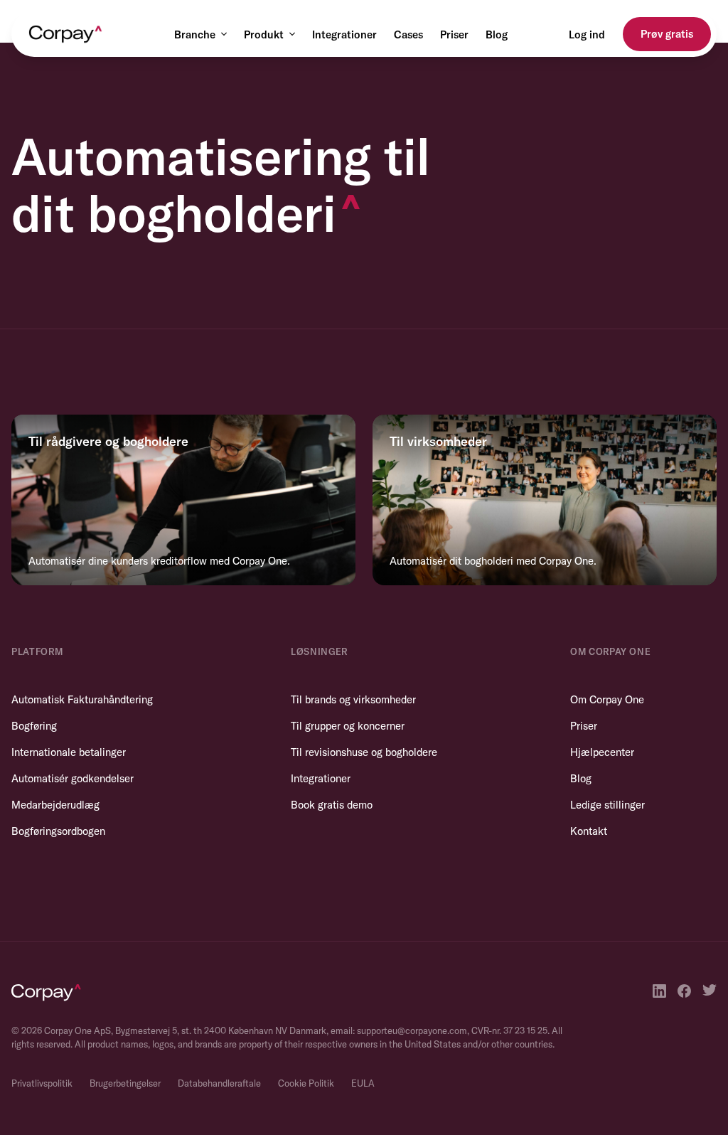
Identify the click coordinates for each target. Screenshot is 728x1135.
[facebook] (684, 991)
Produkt (264, 34)
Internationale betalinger (68, 752)
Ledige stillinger (607, 804)
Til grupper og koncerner (348, 725)
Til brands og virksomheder (353, 699)
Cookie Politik (306, 1083)
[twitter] (709, 991)
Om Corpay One (607, 699)
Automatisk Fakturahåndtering (82, 699)
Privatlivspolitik (42, 1083)
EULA (363, 1083)
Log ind (587, 34)
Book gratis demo (332, 804)
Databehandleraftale (219, 1083)
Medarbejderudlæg (55, 804)
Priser (454, 34)
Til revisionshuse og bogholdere (364, 752)
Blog (497, 34)
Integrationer (344, 34)
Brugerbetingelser (125, 1083)
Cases (408, 34)
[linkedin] (659, 991)
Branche (194, 34)
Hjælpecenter (602, 752)
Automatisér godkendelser (72, 778)
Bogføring (34, 725)
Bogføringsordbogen (58, 831)
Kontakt (588, 831)
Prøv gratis (667, 34)
